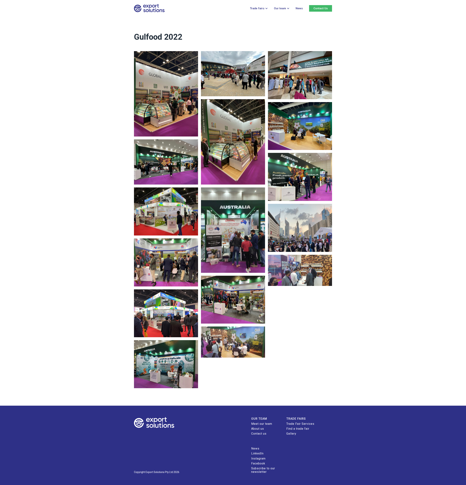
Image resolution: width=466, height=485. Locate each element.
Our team (280, 8)
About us (257, 428)
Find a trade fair (297, 428)
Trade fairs (257, 8)
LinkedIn (257, 453)
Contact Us (320, 8)
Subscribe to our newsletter (263, 470)
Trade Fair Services (300, 423)
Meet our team (261, 423)
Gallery (291, 433)
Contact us (258, 433)
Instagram (258, 458)
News (299, 8)
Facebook (258, 463)
